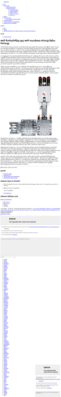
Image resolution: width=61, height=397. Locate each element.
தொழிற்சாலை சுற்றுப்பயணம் (13, 19)
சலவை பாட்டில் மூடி (14, 13)
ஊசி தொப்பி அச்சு (11, 7)
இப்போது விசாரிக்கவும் (6, 199)
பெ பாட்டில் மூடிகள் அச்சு (18, 210)
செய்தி (5, 16)
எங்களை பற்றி (7, 17)
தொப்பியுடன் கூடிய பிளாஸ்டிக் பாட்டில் (50, 210)
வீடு (4, 4)
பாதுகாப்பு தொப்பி (14, 9)
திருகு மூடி (12, 15)
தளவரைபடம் (49, 208)
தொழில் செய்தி (7, 36)
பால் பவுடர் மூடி (28, 210)
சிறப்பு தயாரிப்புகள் (40, 208)
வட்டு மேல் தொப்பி (14, 11)
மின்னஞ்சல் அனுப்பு (5, 214)
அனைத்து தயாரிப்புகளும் (7, 211)
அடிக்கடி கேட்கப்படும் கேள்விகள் (11, 21)
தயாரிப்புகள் (6, 5)
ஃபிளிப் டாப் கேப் (13, 12)
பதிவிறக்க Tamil (8, 20)
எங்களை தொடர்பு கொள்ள (10, 23)
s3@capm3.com (7, 193)
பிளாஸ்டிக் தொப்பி (11, 8)
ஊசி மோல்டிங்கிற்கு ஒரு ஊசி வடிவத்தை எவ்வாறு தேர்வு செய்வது (20, 31)
